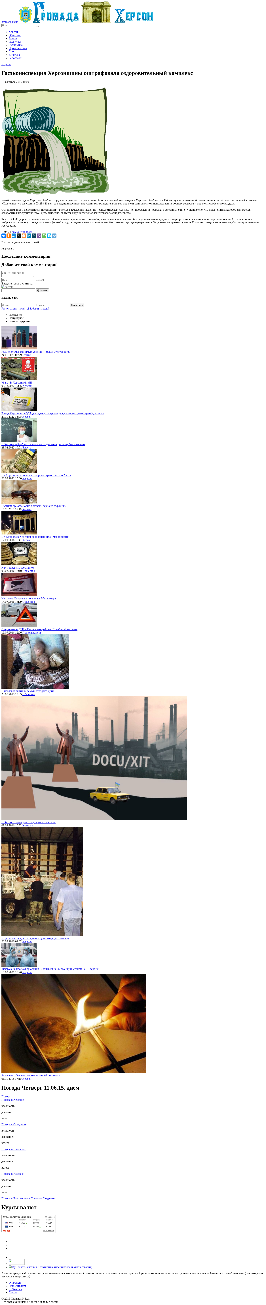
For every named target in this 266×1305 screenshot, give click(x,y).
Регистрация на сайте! (15, 308)
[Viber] (39, 235)
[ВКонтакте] (3, 235)
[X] (19, 235)
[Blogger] (24, 235)
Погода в (12, 1099)
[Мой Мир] (14, 235)
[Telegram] (54, 235)
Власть (13, 38)
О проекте (15, 1282)
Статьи (26, 355)
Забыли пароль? (39, 308)
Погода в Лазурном (43, 1198)
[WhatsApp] (44, 235)
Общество (15, 35)
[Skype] (49, 235)
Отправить (77, 305)
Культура (14, 54)
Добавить (42, 290)
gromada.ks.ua (9, 21)
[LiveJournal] (34, 235)
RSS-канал (15, 1289)
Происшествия (18, 48)
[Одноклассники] (9, 235)
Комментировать (21, 231)
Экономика (16, 44)
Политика (15, 41)
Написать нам (17, 1285)
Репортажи (15, 58)
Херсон (13, 31)
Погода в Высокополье (15, 1198)
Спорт (12, 51)
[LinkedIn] (29, 235)
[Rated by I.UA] (17, 1263)
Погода (5, 1096)
